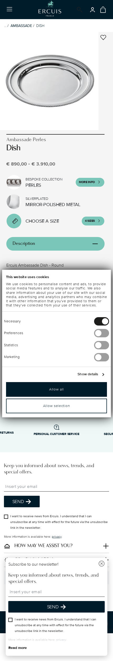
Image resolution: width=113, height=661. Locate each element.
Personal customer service (56, 434)
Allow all (56, 389)
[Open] (78, 10)
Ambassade (21, 26)
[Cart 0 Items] (103, 10)
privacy (56, 537)
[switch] (101, 333)
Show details (88, 374)
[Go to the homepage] (50, 9)
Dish (40, 26)
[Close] (102, 564)
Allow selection (56, 406)
